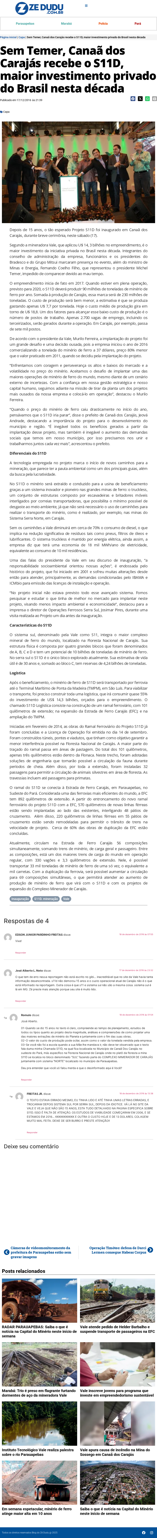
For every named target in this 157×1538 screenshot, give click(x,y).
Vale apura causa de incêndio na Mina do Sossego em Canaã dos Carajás (115, 1452)
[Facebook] (143, 1532)
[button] (133, 98)
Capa (22, 37)
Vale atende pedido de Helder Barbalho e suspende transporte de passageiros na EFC (117, 1329)
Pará (138, 23)
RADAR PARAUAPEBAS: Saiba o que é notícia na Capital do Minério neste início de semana (39, 1331)
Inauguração (20, 899)
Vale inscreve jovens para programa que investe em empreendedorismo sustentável (117, 1393)
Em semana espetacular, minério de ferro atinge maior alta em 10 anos (37, 1511)
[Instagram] (151, 1532)
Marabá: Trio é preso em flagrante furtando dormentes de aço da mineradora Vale (39, 1393)
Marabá (66, 23)
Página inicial (8, 37)
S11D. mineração (46, 899)
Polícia (103, 23)
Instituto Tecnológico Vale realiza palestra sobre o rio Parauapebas (38, 1452)
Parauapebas (25, 23)
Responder (20, 952)
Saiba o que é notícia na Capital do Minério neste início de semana (116, 1511)
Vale (66, 899)
